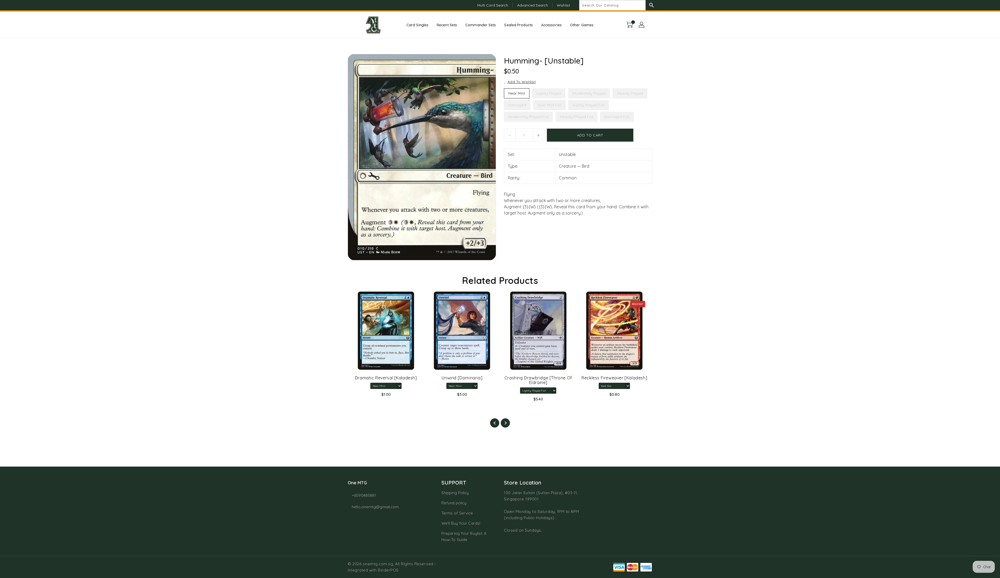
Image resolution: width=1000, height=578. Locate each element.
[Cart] (630, 25)
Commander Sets (480, 25)
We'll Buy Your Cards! (460, 523)
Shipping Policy (455, 492)
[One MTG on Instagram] (350, 5)
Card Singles (417, 25)
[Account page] (642, 25)
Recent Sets (447, 25)
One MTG (357, 482)
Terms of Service (457, 513)
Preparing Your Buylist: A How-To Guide (464, 536)
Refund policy (453, 502)
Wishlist (563, 5)
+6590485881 (364, 495)
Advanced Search (532, 5)
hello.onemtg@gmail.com (375, 506)
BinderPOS (388, 570)
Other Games (581, 25)
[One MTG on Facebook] (340, 5)
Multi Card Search (492, 5)
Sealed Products (518, 25)
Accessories (551, 25)
